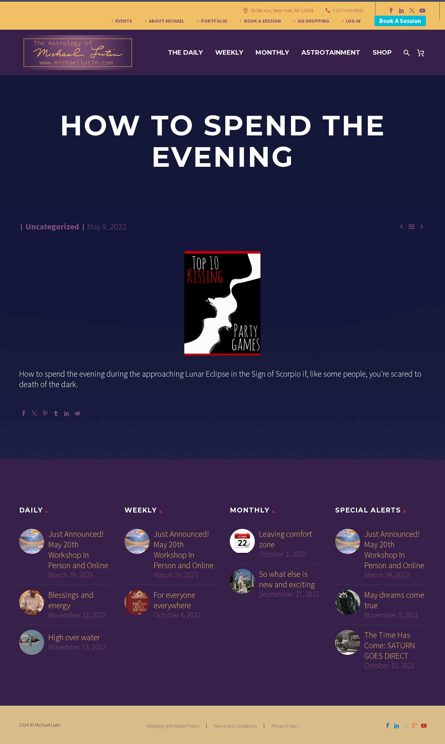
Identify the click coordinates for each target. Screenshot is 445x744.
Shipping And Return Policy (172, 725)
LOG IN (353, 21)
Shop (382, 52)
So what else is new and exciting (287, 579)
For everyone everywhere (174, 600)
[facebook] (387, 725)
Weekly (229, 52)
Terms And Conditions (235, 725)
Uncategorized (52, 226)
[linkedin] (396, 725)
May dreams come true (394, 600)
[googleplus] (415, 725)
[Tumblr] (56, 413)
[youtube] (424, 725)
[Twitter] (412, 10)
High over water (74, 637)
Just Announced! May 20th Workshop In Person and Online (78, 550)
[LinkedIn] (401, 10)
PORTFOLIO (214, 21)
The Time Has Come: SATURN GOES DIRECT (389, 645)
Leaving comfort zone (285, 539)
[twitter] (405, 725)
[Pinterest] (45, 413)
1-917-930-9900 (347, 10)
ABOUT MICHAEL (166, 21)
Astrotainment (330, 52)
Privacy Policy (285, 725)
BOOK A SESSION (262, 21)
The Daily (185, 52)
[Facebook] (391, 10)
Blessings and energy (71, 600)
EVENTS (123, 21)
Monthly (272, 52)
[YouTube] (422, 10)
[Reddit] (77, 413)
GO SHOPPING (313, 21)
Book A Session (400, 21)
